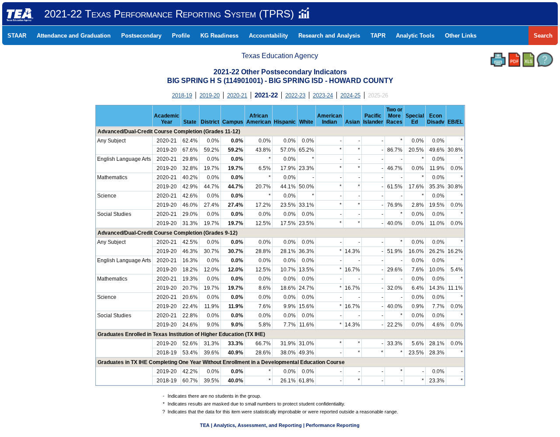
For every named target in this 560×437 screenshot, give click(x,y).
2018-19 (182, 95)
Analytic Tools (415, 35)
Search (543, 35)
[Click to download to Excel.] (528, 59)
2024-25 (350, 95)
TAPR (378, 35)
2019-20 (210, 95)
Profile (181, 35)
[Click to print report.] (498, 59)
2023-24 (323, 95)
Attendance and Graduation (74, 35)
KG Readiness (219, 35)
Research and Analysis (329, 35)
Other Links (460, 35)
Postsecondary (141, 35)
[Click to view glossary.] (544, 59)
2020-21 (237, 95)
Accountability (268, 35)
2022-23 (295, 95)
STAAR (16, 35)
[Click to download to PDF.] (514, 59)
